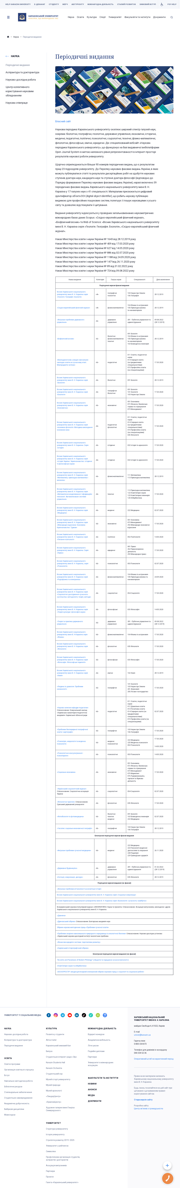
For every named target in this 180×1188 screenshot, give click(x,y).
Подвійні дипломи (96, 1051)
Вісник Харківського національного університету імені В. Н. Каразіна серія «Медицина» (72, 510)
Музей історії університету (58, 1079)
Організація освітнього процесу (19, 1070)
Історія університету (55, 1134)
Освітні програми (12, 1064)
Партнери (50, 1171)
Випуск (49, 1051)
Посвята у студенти (55, 1034)
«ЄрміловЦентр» (53, 1102)
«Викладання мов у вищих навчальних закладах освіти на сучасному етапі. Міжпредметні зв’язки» (72, 362)
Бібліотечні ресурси (13, 1086)
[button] (8, 17)
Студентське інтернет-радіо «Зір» (61, 1057)
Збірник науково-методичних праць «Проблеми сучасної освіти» (83, 927)
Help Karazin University (18, 4)
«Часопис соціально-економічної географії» (74, 828)
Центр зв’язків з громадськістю (148, 1108)
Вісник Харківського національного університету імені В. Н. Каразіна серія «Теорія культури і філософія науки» (72, 609)
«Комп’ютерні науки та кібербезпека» (72, 966)
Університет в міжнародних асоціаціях (100, 1063)
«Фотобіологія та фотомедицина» (70, 817)
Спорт (103, 17)
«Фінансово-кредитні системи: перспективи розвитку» (79, 942)
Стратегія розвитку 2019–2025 (60, 1140)
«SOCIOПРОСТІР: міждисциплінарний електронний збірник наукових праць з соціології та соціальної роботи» (100, 972)
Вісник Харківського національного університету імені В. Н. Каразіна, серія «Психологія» (72, 563)
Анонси (92, 1089)
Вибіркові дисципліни (14, 1109)
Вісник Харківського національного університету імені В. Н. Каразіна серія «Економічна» (72, 405)
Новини (92, 1084)
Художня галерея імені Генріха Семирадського (60, 1109)
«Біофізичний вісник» (65, 339)
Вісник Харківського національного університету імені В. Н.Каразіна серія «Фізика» (72, 634)
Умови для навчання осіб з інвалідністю (162, 4)
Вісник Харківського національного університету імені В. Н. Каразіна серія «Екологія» (72, 392)
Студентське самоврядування (18, 1098)
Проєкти (50, 1177)
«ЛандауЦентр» (53, 1096)
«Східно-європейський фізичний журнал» (73, 308)
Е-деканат (39, 4)
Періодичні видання (13, 1045)
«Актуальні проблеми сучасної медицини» (74, 850)
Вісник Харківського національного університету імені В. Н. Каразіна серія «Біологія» (72, 380)
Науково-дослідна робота (21, 79)
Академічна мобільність (99, 1040)
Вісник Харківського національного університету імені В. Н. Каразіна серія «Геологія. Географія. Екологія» (72, 294)
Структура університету (57, 1129)
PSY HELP (171, 4)
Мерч (65, 4)
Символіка (51, 1151)
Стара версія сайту (143, 1100)
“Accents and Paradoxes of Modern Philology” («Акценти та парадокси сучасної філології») (93, 960)
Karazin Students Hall (55, 1062)
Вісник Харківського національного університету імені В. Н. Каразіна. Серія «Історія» (72, 445)
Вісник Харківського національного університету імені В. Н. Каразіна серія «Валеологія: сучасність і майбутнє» (102, 901)
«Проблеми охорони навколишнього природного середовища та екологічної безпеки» (91, 934)
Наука (71, 17)
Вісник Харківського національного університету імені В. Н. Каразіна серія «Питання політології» (72, 536)
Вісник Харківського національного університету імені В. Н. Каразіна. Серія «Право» (72, 550)
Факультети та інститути (137, 17)
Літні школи (93, 1045)
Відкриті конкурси (96, 1034)
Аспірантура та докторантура (22, 72)
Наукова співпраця (17, 102)
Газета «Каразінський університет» (62, 1182)
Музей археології (54, 1091)
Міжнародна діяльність (100, 4)
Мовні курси (9, 1115)
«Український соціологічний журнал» (71, 789)
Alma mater (51, 1040)
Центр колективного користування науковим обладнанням (20, 91)
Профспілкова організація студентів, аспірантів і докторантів (63, 1158)
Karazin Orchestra (54, 1068)
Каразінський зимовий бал (58, 1045)
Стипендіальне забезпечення (18, 1092)
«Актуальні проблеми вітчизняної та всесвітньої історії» (79, 889)
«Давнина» (61, 916)
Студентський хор (54, 1074)
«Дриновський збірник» (66, 921)
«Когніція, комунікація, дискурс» (70, 877)
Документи (159, 17)
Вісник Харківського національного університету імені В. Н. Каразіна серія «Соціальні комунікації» (96, 895)
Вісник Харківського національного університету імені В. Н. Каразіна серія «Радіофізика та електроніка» (72, 576)
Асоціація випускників (56, 1165)
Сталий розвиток (126, 4)
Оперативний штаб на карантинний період (154, 1059)
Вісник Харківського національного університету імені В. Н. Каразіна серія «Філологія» (72, 646)
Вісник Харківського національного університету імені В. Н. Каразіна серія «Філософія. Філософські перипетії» (72, 659)
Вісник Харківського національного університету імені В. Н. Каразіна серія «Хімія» (72, 673)
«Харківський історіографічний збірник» (73, 948)
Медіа (91, 1095)
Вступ (7, 1075)
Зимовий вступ (148, 4)
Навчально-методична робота (18, 1081)
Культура (92, 17)
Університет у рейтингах (57, 1146)
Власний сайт (63, 121)
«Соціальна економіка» (66, 772)
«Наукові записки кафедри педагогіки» (72, 708)
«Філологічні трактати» (66, 802)
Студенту (54, 4)
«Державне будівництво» (67, 868)
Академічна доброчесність (16, 1103)
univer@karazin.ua (142, 1035)
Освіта (80, 17)
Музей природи (53, 1085)
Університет (115, 17)
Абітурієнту (77, 4)
